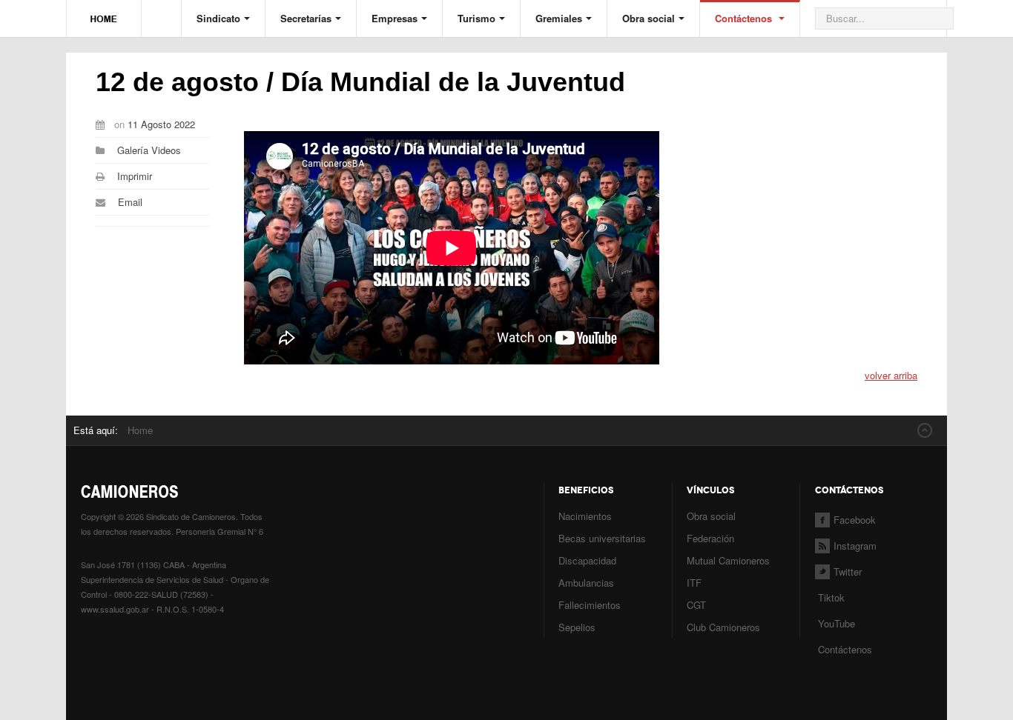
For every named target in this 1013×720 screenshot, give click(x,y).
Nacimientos (585, 516)
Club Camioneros (723, 627)
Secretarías (305, 18)
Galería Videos (149, 150)
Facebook (855, 520)
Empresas (395, 18)
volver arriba (891, 375)
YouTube (835, 623)
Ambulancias (586, 583)
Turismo (476, 18)
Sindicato (218, 18)
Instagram (855, 546)
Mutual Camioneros (728, 560)
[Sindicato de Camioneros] (104, 12)
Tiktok (831, 597)
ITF (694, 583)
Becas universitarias (602, 538)
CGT (696, 605)
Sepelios (576, 627)
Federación (710, 538)
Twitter (848, 571)
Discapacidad (587, 560)
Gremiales (558, 18)
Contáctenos (745, 18)
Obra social (648, 18)
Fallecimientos (589, 605)
